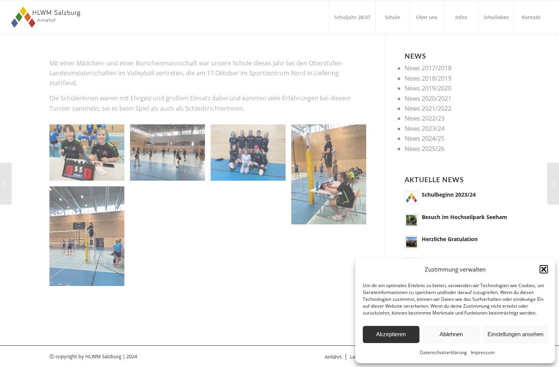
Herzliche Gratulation (450, 239)
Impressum (483, 352)
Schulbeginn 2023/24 (449, 194)
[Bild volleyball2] (331, 177)
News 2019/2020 (428, 88)
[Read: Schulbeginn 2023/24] (411, 198)
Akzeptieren (391, 334)
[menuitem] (352, 17)
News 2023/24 (425, 128)
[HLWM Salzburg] (46, 17)
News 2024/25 (425, 138)
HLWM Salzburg (103, 356)
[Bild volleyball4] (89, 155)
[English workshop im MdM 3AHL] (553, 184)
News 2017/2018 (428, 68)
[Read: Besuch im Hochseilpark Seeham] (411, 220)
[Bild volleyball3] (89, 239)
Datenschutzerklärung (443, 352)
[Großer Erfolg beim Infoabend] (6, 184)
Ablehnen (451, 334)
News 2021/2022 (428, 108)
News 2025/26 (425, 149)
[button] (544, 269)
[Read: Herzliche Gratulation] (411, 242)
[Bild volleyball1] (251, 155)
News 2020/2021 (428, 98)
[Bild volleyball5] (170, 155)
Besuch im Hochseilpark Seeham (464, 217)
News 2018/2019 (428, 78)
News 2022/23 (425, 118)
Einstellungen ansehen (515, 334)
